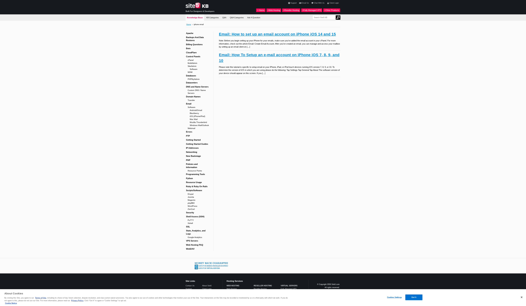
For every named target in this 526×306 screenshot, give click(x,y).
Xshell (190, 223)
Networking (191, 152)
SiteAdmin (192, 66)
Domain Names (193, 96)
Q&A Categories (237, 17)
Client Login (334, 3)
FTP (188, 136)
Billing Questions (194, 44)
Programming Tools (195, 174)
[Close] (522, 297)
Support (294, 3)
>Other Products (331, 10)
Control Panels (193, 56)
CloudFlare (191, 52)
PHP (188, 160)
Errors (189, 132)
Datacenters (192, 82)
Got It (413, 297)
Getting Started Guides (197, 144)
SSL (188, 226)
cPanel (191, 60)
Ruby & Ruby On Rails (197, 186)
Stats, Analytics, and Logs (195, 232)
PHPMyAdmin (194, 79)
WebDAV (190, 249)
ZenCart (191, 209)
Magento (191, 200)
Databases (191, 75)
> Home (260, 10)
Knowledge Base (195, 17)
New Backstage (193, 156)
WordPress (192, 206)
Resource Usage (194, 182)
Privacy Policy (77, 301)
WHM (190, 72)
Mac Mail (194, 119)
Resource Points (195, 171)
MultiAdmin (192, 63)
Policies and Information (192, 165)
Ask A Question (253, 17)
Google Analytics (195, 237)
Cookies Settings (394, 297)
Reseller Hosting (260, 289)
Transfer (191, 100)
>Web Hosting (273, 10)
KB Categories (212, 17)
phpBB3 (191, 203)
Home (188, 24)
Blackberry (194, 113)
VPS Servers (192, 241)
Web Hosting (232, 289)
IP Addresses (192, 148)
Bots (188, 48)
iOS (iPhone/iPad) (197, 116)
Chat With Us (319, 3)
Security (190, 212)
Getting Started (193, 140)
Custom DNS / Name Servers (197, 91)
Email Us (305, 3)
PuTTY (191, 220)
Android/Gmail (196, 110)
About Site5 (206, 286)
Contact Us (190, 286)
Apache (189, 33)
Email (188, 104)
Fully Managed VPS (289, 289)
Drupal (190, 194)
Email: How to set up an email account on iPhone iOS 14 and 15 (277, 34)
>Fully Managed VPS (311, 10)
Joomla (191, 197)
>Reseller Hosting (291, 10)
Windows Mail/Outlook (199, 125)
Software (193, 69)
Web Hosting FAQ (194, 245)
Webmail (191, 128)
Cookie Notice (11, 303)
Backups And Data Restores (195, 39)
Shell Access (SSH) (195, 216)
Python (189, 178)
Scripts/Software (194, 190)
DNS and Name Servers (197, 87)
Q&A (224, 17)
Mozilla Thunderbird (198, 122)
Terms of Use (40, 298)
